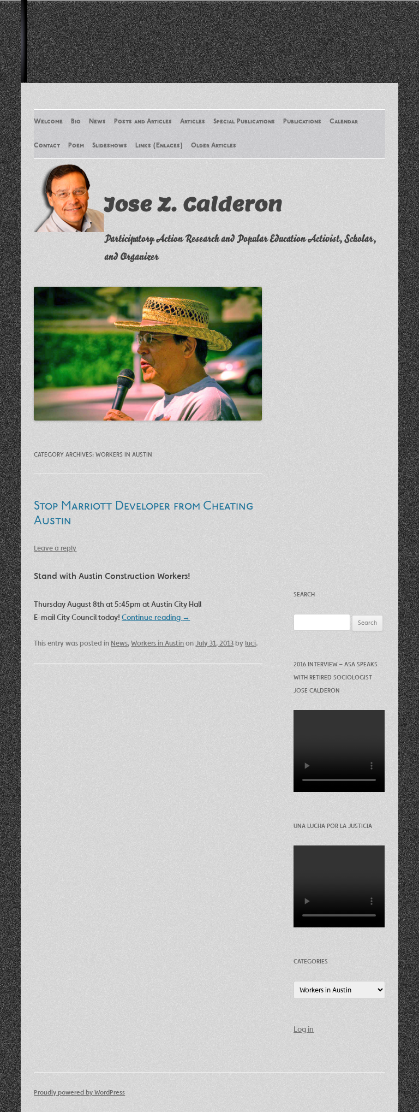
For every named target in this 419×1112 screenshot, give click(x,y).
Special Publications (244, 122)
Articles (192, 122)
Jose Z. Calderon (193, 203)
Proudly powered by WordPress (79, 1092)
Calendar (344, 122)
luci (250, 643)
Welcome (48, 122)
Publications (302, 122)
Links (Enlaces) (159, 146)
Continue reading (156, 617)
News (97, 122)
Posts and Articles (143, 122)
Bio (76, 122)
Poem (76, 146)
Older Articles (213, 146)
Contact (47, 146)
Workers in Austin (157, 643)
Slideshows (109, 146)
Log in (304, 1029)
